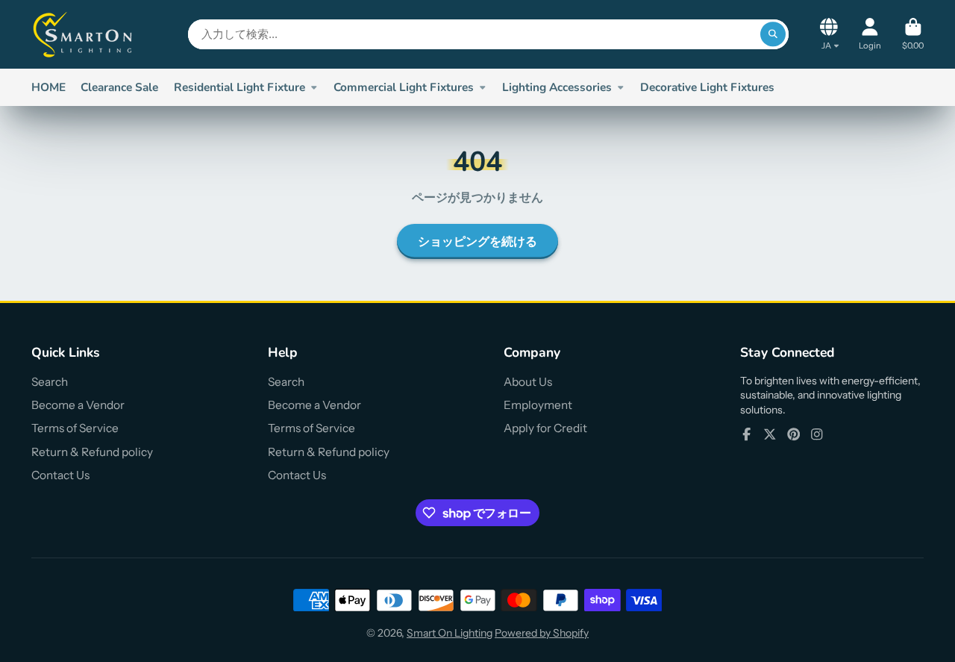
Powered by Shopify (542, 633)
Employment (538, 405)
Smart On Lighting (449, 633)
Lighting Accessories (557, 87)
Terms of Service (75, 428)
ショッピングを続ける (477, 242)
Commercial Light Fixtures (404, 87)
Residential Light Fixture (239, 87)
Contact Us (60, 475)
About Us (528, 382)
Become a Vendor (78, 405)
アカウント (870, 34)
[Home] (83, 34)
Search (49, 382)
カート (913, 34)
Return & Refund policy (92, 452)
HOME (48, 87)
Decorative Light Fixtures (707, 87)
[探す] (773, 34)
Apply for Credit (545, 428)
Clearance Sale (119, 87)
